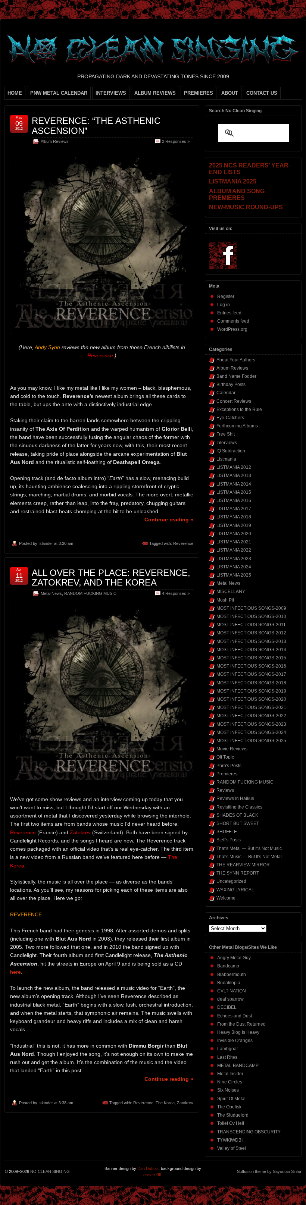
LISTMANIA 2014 (233, 484)
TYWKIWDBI (230, 1140)
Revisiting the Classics (239, 807)
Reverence (183, 543)
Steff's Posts (228, 839)
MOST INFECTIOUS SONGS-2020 (251, 699)
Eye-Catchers (230, 417)
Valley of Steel (231, 1148)
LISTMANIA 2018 (233, 517)
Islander (45, 543)
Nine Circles (229, 1082)
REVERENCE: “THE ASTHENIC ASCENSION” (96, 125)
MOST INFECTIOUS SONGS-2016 (251, 666)
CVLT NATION (231, 991)
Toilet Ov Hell (230, 1123)
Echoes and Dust (234, 1016)
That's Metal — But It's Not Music (249, 848)
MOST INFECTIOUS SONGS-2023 (251, 724)
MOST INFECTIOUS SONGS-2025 (251, 740)
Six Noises (228, 1090)
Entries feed (229, 313)
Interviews (226, 442)
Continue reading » (168, 520)
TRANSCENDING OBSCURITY (249, 1132)
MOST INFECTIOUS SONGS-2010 (251, 616)
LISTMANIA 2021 (233, 542)
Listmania (226, 459)
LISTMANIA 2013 (233, 475)
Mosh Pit (225, 600)
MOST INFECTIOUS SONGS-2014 (251, 649)
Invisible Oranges (235, 1040)
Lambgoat (227, 1048)
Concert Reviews (233, 401)
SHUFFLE (226, 831)
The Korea (165, 1103)
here (15, 972)
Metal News (51, 593)
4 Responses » (176, 593)
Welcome (225, 898)
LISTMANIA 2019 (233, 525)
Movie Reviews (231, 748)
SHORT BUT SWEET (237, 823)
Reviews (225, 790)
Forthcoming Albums (237, 426)
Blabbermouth (231, 974)
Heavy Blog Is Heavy (238, 1032)
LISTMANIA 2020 (233, 533)
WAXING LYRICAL (235, 889)
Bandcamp (228, 966)
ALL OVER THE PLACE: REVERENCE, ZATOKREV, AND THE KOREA (111, 577)
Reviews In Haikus (235, 798)
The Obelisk (229, 1107)
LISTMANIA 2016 (233, 500)
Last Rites (227, 1057)
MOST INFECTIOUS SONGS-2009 (251, 608)
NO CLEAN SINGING (50, 1171)
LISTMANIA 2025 (233, 575)
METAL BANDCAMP (238, 1065)
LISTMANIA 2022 (233, 550)
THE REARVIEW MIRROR (243, 864)
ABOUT (229, 93)
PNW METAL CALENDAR (58, 93)
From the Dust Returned (241, 1024)
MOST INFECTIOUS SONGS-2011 (251, 624)
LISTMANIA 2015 (233, 492)
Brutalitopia (228, 982)
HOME (14, 93)
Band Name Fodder (236, 376)
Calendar (225, 392)
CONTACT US (261, 93)
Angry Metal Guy (234, 957)
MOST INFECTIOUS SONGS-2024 (251, 732)
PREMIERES (198, 93)
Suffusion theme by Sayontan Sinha (269, 1171)
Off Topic (225, 757)
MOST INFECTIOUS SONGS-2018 (251, 682)
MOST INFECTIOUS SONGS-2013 (251, 641)
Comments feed (233, 321)
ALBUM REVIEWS (155, 93)
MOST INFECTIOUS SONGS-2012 (251, 633)
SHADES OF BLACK (237, 815)
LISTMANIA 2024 (233, 566)
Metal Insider (230, 1073)
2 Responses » (176, 141)
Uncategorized (231, 881)
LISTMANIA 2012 (233, 467)
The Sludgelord (233, 1115)
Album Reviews (55, 141)
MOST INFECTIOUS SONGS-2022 (251, 715)
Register (225, 296)
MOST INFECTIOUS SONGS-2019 (251, 691)
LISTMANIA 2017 (233, 508)
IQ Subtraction (230, 451)
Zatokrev (185, 1103)
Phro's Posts (228, 765)
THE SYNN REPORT (237, 873)
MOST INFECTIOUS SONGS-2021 (251, 707)
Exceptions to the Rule (239, 409)
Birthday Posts (231, 384)
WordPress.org (232, 329)
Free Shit (225, 434)
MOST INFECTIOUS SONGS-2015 (251, 657)
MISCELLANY (230, 591)
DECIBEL (227, 1007)
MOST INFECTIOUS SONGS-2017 (251, 674)
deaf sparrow (230, 999)
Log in (223, 304)
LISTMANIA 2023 (233, 558)
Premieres (226, 773)
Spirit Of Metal (231, 1098)
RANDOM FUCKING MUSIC (90, 593)
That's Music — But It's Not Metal (249, 856)
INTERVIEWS (111, 93)
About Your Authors (235, 360)
